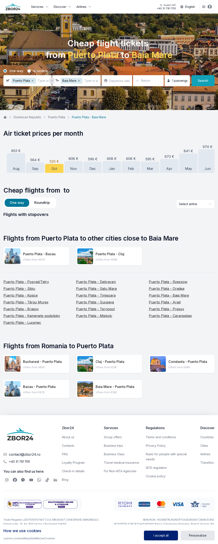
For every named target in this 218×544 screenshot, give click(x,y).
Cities (204, 445)
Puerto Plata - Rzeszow (168, 282)
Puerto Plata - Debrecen (96, 282)
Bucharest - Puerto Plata (42, 361)
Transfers (207, 462)
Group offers (113, 437)
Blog (65, 479)
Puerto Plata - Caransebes (170, 316)
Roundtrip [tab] (42, 202)
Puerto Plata (56, 117)
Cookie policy (155, 476)
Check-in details (73, 471)
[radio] (5, 71)
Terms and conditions (161, 437)
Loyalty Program (73, 462)
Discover (60, 6)
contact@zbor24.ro (24, 454)
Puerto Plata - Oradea (166, 288)
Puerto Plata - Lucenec (22, 322)
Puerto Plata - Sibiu (19, 288)
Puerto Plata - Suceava (95, 302)
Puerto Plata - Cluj (110, 254)
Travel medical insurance (121, 462)
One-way (16, 70)
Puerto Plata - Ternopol (95, 309)
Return (145, 80)
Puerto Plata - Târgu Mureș (25, 302)
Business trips (113, 445)
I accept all (161, 535)
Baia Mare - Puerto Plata (115, 387)
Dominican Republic (27, 117)
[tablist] (29, 202)
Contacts (68, 445)
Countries (207, 437)
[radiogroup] (109, 71)
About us (68, 437)
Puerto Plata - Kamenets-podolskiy (31, 316)
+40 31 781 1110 (166, 7)
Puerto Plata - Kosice (20, 295)
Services (37, 6)
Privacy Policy (156, 445)
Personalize (198, 535)
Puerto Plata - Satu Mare (96, 288)
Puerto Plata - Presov (166, 309)
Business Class (114, 454)
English (190, 6)
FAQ (65, 454)
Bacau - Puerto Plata (39, 387)
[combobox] (195, 204)
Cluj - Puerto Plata (110, 361)
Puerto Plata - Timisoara (96, 295)
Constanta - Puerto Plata (187, 361)
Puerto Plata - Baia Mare (169, 295)
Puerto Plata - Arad (165, 302)
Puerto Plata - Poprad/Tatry (26, 282)
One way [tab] (17, 202)
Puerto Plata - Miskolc (94, 316)
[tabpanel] (109, 214)
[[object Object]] (6, 479)
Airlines (81, 6)
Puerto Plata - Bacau (39, 254)
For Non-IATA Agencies (120, 471)
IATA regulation (156, 467)
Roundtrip (40, 70)
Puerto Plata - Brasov (21, 309)
